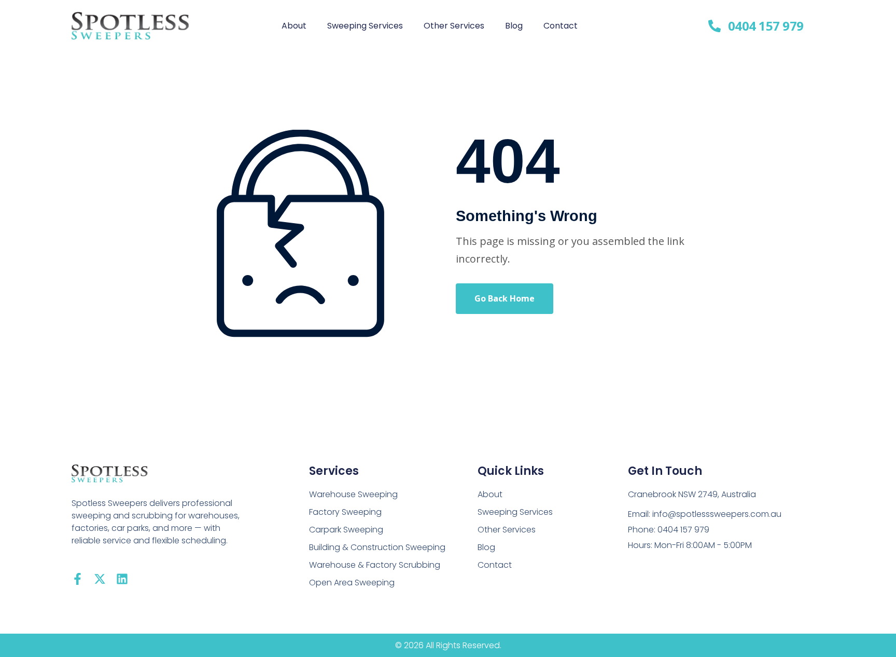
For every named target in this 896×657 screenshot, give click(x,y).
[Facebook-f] (77, 579)
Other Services (454, 26)
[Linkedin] (122, 579)
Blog (514, 26)
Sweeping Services (365, 26)
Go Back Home (504, 298)
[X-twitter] (100, 579)
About (294, 26)
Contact (560, 26)
